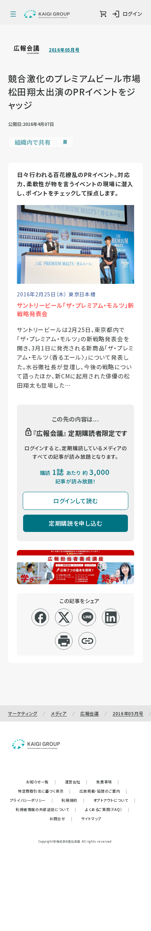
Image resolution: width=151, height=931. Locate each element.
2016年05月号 (64, 50)
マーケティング (22, 713)
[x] (64, 617)
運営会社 (76, 781)
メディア (59, 713)
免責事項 (107, 781)
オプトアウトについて (114, 800)
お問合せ (60, 818)
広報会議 (89, 713)
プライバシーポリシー (31, 800)
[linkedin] (111, 617)
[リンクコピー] (87, 641)
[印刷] (64, 641)
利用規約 (73, 800)
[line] (87, 617)
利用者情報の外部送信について (46, 809)
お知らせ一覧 (41, 781)
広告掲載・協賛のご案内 (103, 791)
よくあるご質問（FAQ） (107, 809)
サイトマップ (91, 818)
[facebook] (40, 617)
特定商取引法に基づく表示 (44, 791)
